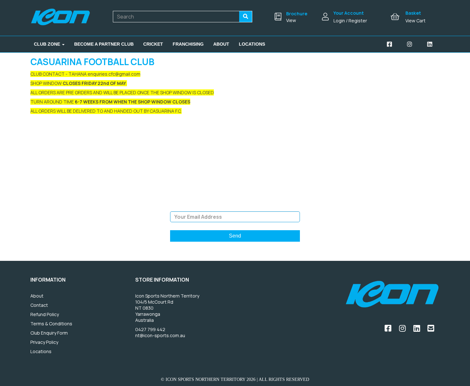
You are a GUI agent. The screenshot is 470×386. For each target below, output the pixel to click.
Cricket (153, 44)
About (221, 44)
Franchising (188, 44)
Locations (252, 44)
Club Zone (47, 44)
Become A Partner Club (104, 44)
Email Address (234, 206)
